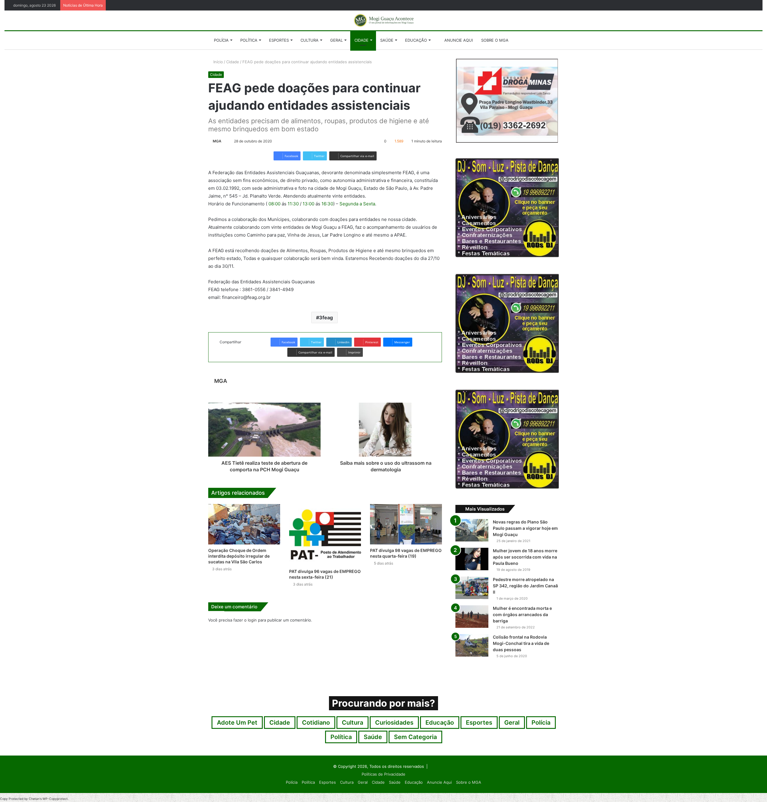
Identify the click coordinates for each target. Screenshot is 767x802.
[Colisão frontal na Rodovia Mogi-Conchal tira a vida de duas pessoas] (471, 645)
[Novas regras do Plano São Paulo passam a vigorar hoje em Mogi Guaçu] (471, 530)
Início (217, 61)
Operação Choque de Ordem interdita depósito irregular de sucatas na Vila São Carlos (239, 556)
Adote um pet (237, 722)
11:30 (293, 204)
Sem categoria (415, 737)
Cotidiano (316, 722)
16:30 (327, 204)
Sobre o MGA (494, 40)
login (252, 620)
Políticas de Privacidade (383, 774)
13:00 (308, 204)
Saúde (386, 40)
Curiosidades (394, 722)
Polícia (221, 40)
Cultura (309, 40)
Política (248, 40)
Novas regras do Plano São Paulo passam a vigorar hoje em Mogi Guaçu (525, 528)
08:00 (274, 204)
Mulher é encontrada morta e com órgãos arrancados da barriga (522, 614)
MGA (217, 141)
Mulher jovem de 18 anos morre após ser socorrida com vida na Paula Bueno (525, 557)
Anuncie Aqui (458, 40)
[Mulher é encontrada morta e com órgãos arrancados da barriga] (471, 616)
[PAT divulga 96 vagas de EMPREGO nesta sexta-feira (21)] (325, 534)
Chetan (34, 799)
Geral (336, 40)
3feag (326, 318)
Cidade (361, 40)
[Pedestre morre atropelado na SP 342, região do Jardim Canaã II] (471, 588)
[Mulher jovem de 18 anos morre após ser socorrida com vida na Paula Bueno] (471, 559)
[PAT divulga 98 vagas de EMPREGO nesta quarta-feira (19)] (406, 524)
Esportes (279, 40)
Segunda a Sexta (357, 204)
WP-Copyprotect (55, 799)
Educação (416, 40)
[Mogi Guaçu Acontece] (383, 20)
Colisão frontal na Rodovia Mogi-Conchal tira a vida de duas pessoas (521, 643)
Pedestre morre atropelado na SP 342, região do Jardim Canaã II (525, 586)
